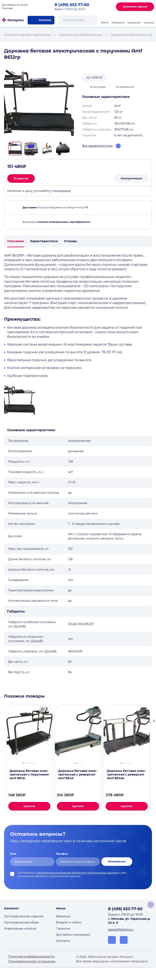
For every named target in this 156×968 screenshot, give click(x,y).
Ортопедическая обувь (21, 922)
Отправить (117, 861)
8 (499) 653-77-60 (72, 4)
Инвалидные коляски (20, 928)
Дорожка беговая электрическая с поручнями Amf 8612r (29, 774)
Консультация (131, 178)
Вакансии (63, 916)
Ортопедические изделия (23, 916)
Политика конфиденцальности (31, 956)
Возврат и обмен (68, 922)
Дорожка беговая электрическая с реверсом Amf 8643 (77, 774)
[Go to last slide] (5, 148)
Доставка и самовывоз (73, 934)
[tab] (23, 762)
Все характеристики (97, 146)
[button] (15, 148)
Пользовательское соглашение (31, 961)
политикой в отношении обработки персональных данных (77, 872)
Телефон (62, 853)
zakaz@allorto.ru (120, 929)
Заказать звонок (134, 6)
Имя (13, 853)
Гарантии (63, 928)
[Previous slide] (2, 759)
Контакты (63, 941)
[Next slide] (72, 148)
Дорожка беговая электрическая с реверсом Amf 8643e (126, 774)
